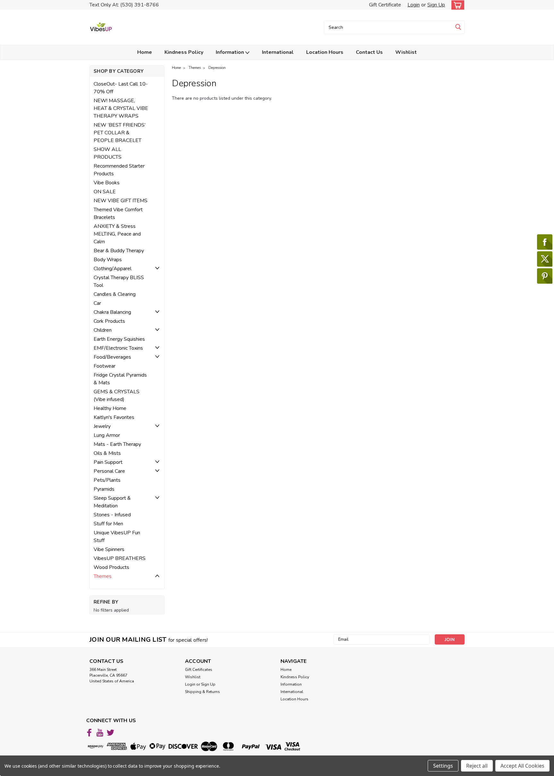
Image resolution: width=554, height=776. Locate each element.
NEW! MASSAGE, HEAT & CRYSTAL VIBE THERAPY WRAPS (121, 108)
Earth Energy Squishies (119, 339)
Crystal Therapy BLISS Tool (119, 281)
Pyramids (104, 489)
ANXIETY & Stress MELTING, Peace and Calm (117, 234)
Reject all (477, 765)
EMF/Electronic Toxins (118, 348)
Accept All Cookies (522, 765)
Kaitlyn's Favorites (114, 417)
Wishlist (406, 52)
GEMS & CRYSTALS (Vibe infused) (116, 395)
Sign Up (436, 4)
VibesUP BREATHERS (120, 558)
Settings (443, 765)
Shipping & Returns (202, 691)
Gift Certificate (385, 4)
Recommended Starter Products (119, 170)
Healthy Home (110, 408)
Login (413, 4)
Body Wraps (108, 259)
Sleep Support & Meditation (112, 502)
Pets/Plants (107, 480)
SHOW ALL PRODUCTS (108, 153)
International (278, 52)
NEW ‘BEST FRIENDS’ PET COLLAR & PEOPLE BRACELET (120, 132)
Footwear (104, 366)
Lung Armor (107, 435)
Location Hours (324, 52)
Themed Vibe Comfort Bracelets (118, 213)
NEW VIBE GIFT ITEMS (120, 200)
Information (230, 52)
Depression (217, 67)
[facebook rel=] (89, 733)
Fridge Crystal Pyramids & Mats (120, 378)
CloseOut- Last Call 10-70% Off (121, 87)
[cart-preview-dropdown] (456, 5)
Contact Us (369, 52)
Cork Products (109, 321)
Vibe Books (107, 182)
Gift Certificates (198, 669)
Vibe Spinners (109, 549)
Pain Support (108, 462)
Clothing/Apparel (112, 268)
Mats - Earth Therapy (117, 444)
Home (144, 52)
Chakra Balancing (112, 312)
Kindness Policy (183, 52)
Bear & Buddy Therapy (119, 250)
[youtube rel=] (100, 733)
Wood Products (111, 567)
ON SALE (105, 191)
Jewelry (102, 426)
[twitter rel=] (110, 733)
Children (103, 330)
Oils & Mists (107, 453)
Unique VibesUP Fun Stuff (117, 536)
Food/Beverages (112, 357)
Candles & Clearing (115, 294)
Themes (103, 576)
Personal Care (109, 471)
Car (97, 303)
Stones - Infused (112, 514)
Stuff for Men (108, 523)
